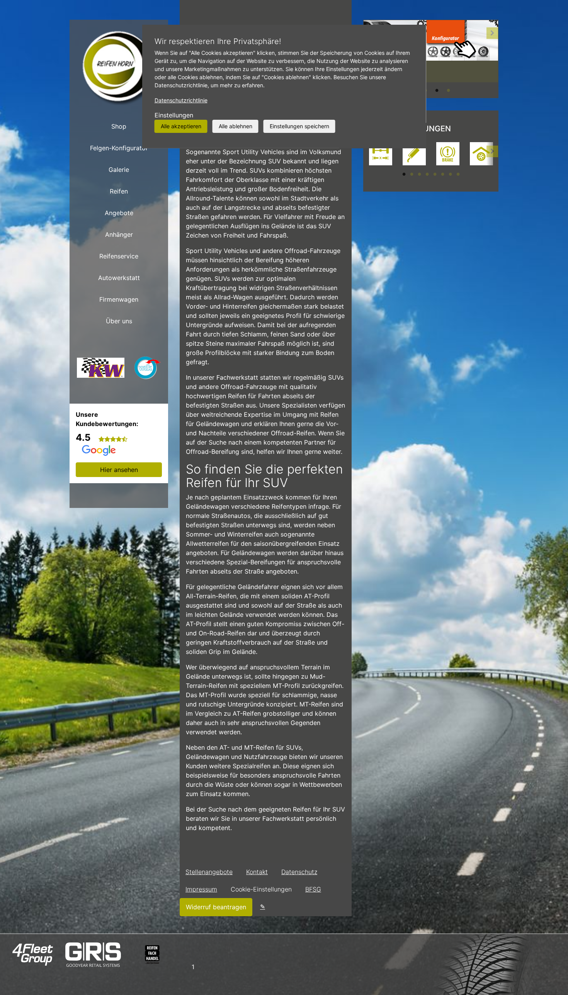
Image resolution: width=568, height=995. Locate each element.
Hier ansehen (119, 470)
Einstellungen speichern (299, 126)
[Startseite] (119, 67)
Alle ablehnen (235, 126)
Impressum (201, 889)
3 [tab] (436, 90)
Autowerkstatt (119, 278)
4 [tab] (448, 90)
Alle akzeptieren (181, 126)
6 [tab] (442, 174)
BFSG (313, 889)
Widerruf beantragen (216, 907)
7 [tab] (450, 174)
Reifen (119, 191)
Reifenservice (118, 256)
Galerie (119, 169)
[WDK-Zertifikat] (147, 370)
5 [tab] (435, 174)
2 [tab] (411, 174)
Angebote (119, 213)
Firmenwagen (118, 299)
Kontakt (257, 872)
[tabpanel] (380, 154)
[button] (492, 58)
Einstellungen (174, 115)
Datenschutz (299, 872)
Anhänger (119, 234)
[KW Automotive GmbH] (100, 370)
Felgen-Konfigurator (119, 148)
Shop (118, 126)
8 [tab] (458, 174)
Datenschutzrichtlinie (181, 100)
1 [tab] (404, 174)
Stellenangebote (209, 872)
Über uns (119, 321)
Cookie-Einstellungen (261, 889)
